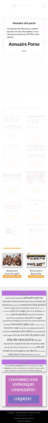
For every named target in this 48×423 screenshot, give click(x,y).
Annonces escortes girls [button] (12, 276)
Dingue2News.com (24, 415)
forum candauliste (17, 366)
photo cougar (10, 308)
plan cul (33, 308)
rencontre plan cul (22, 324)
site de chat (19, 335)
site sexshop (41, 351)
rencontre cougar (33, 317)
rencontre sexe (10, 327)
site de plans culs (35, 334)
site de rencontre (20, 339)
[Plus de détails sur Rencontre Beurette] (36, 259)
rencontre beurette (35, 314)
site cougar (7, 335)
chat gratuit (39, 304)
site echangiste (17, 350)
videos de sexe (26, 354)
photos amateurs (23, 308)
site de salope (31, 347)
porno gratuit (19, 314)
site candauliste (38, 331)
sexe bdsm (15, 331)
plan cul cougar (18, 310)
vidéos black (36, 354)
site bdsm (26, 331)
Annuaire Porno (24, 44)
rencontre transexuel (27, 328)
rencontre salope (39, 324)
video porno (14, 354)
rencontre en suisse (29, 321)
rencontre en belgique (12, 321)
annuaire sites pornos (14, 301)
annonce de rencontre (14, 298)
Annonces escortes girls (12, 272)
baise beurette (31, 301)
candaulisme (25, 304)
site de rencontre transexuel (15, 347)
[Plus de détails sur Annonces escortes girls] (12, 259)
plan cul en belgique (34, 311)
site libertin (31, 350)
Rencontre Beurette (36, 272)
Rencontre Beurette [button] (36, 276)
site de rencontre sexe (33, 343)
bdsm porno (14, 305)
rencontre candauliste (15, 318)
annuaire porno (33, 297)
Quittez (24, 51)
